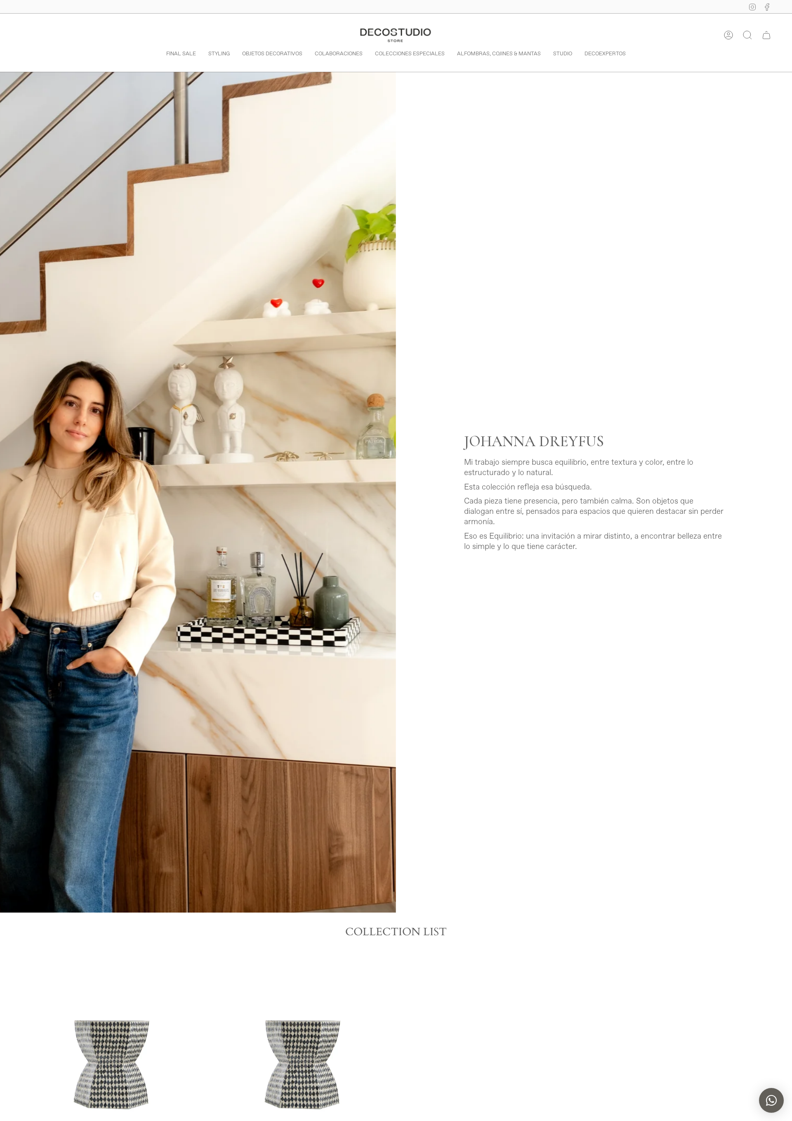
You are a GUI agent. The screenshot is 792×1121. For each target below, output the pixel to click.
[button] (747, 35)
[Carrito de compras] (766, 35)
